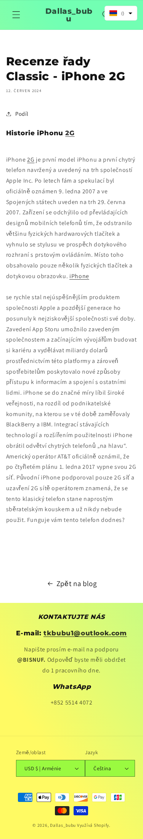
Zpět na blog (76, 583)
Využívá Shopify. (94, 825)
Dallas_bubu (63, 825)
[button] (16, 15)
